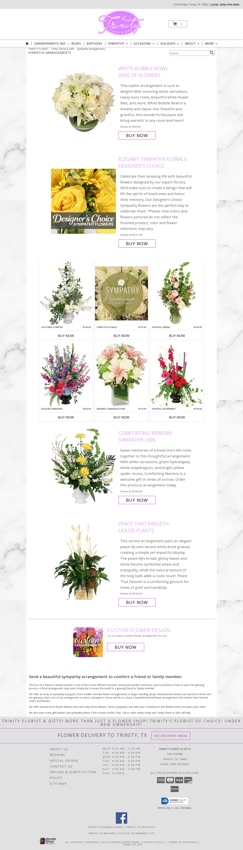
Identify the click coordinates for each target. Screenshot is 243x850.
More (209, 44)
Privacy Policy (154, 842)
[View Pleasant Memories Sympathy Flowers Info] (66, 374)
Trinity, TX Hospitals (140, 827)
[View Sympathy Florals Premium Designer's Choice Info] (121, 293)
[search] (212, 53)
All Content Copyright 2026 (86, 842)
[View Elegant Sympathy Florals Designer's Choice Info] (84, 201)
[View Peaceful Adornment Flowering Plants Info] (177, 374)
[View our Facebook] (121, 822)
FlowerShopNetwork (124, 842)
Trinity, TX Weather (102, 833)
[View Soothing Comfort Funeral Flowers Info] (66, 293)
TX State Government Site (136, 833)
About (190, 44)
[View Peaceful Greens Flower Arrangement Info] (177, 293)
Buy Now (137, 135)
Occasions (142, 44)
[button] (177, 23)
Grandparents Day (50, 44)
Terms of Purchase (183, 842)
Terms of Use (132, 844)
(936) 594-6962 (229, 4)
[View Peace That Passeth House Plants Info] (84, 563)
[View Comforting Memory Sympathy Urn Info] (84, 466)
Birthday (94, 44)
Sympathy (116, 44)
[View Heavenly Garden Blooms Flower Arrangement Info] (121, 374)
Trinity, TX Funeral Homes (106, 827)
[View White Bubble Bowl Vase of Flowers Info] (84, 102)
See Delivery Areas (171, 736)
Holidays (167, 44)
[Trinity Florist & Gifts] (121, 23)
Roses (76, 44)
